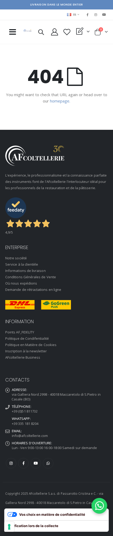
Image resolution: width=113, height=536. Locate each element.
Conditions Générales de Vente (30, 277)
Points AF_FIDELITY (19, 332)
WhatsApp (48, 463)
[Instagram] (96, 14)
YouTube (35, 463)
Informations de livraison (25, 270)
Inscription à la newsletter (26, 351)
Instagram (11, 463)
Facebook (23, 463)
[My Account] (54, 31)
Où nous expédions (21, 283)
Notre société (16, 258)
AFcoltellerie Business (22, 357)
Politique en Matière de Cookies (30, 344)
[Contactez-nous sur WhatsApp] (99, 506)
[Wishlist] (67, 31)
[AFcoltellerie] (28, 30)
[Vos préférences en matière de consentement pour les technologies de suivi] (9, 527)
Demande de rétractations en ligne (33, 289)
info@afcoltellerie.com (30, 435)
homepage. (60, 101)
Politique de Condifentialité (27, 338)
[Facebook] (87, 14)
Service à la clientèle (21, 264)
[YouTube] (104, 14)
